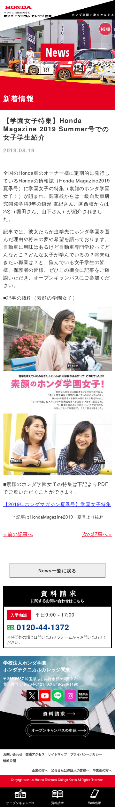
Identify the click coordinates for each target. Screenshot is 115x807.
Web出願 (94, 802)
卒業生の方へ (102, 770)
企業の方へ (40, 770)
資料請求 (57, 802)
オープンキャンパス (20, 802)
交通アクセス (35, 754)
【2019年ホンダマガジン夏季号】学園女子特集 (57, 504)
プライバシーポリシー (86, 754)
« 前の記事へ (18, 534)
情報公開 (9, 760)
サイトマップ (57, 754)
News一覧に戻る (57, 570)
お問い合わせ (12, 754)
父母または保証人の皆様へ (70, 770)
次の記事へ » (97, 534)
